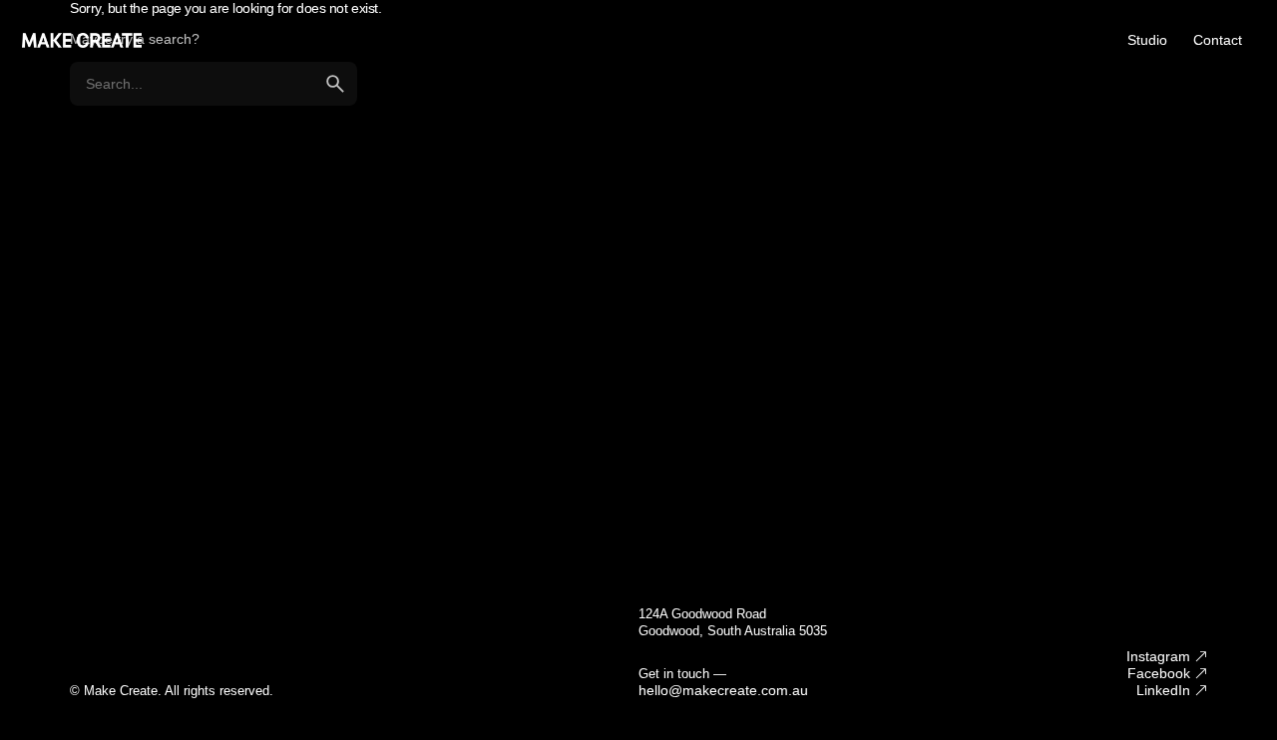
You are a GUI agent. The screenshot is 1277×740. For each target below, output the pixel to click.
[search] (335, 84)
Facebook (1158, 673)
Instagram (1158, 656)
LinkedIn (1163, 690)
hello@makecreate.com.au (723, 690)
